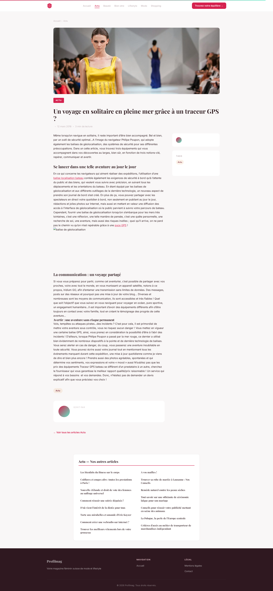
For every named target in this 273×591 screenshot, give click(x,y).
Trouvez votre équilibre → (209, 5)
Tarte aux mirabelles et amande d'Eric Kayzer (105, 514)
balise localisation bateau (68, 178)
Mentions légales (193, 565)
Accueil (87, 5)
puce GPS (120, 225)
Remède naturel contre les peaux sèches (163, 490)
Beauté (107, 5)
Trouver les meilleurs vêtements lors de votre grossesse (105, 531)
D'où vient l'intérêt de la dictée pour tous (102, 507)
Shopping (156, 5)
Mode (144, 5)
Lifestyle (132, 5)
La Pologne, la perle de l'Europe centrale (163, 518)
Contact (189, 571)
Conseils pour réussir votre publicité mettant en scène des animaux (166, 509)
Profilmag (54, 561)
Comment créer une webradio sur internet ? (104, 522)
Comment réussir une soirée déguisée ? (102, 500)
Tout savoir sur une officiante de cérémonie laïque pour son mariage (165, 499)
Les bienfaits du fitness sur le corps (99, 472)
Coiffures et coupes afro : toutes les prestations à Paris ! (106, 481)
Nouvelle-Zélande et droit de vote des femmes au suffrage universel (105, 491)
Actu (97, 5)
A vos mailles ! (149, 472)
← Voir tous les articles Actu (69, 432)
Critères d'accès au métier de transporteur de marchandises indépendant (166, 527)
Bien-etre (119, 5)
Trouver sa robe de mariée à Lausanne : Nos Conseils (165, 481)
